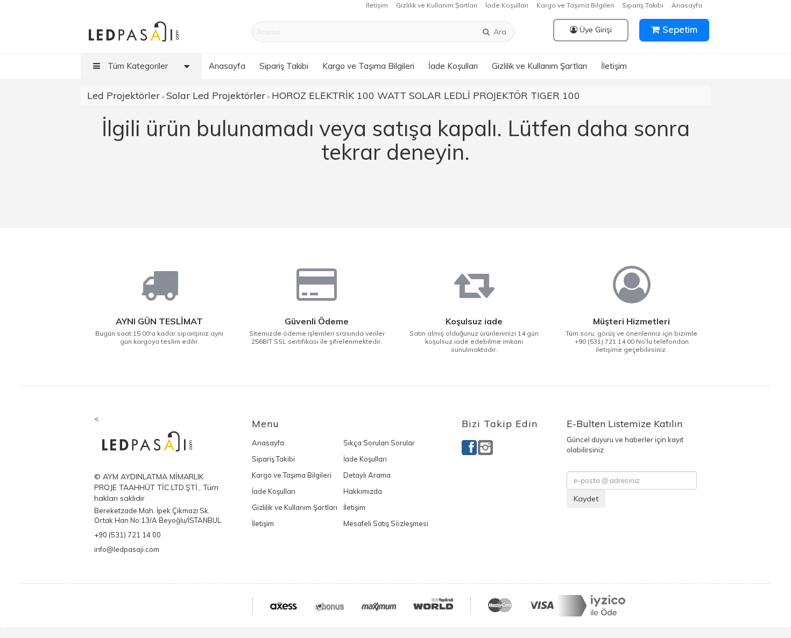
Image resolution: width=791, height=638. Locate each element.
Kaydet (586, 499)
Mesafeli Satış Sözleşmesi (385, 523)
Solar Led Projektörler (215, 95)
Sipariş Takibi (642, 5)
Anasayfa (687, 5)
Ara (498, 32)
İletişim (377, 5)
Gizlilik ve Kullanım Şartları (436, 5)
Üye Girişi (594, 29)
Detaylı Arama (367, 475)
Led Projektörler (123, 95)
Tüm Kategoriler (136, 66)
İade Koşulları (506, 5)
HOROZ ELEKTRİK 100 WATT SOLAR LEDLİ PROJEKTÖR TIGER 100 (426, 95)
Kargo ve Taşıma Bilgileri (575, 5)
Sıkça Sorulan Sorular (379, 442)
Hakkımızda (362, 491)
